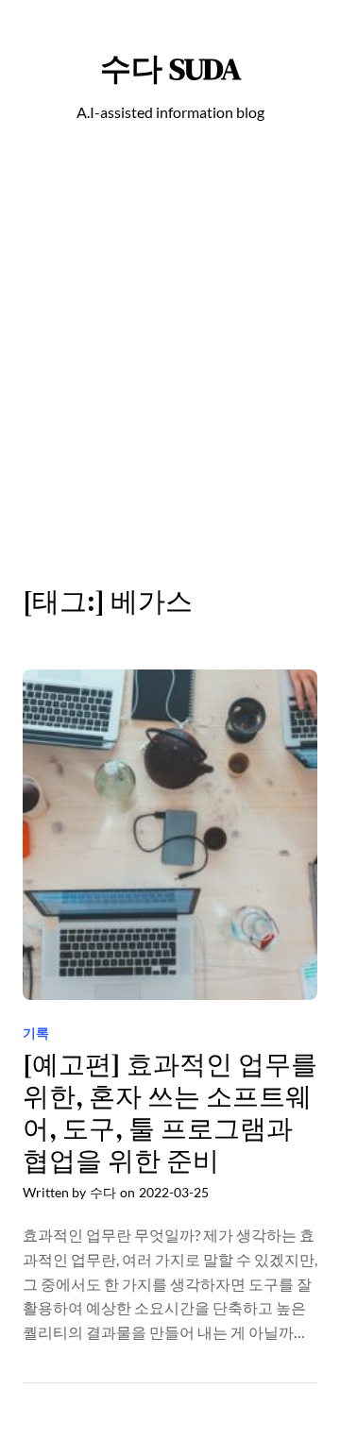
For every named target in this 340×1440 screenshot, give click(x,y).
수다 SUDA (170, 68)
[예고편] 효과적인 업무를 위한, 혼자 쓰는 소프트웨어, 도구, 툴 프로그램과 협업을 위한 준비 (170, 1113)
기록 (36, 1033)
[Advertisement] (170, 364)
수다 (103, 1192)
